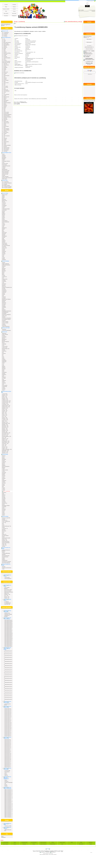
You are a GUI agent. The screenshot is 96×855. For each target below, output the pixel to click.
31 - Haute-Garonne (5, 75)
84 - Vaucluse (4, 138)
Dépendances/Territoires (8, 592)
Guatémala (4, 292)
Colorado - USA (5, 403)
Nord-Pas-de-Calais (5, 170)
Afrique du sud (4, 194)
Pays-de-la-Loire (5, 174)
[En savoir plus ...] (53, 852)
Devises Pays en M (8, 722)
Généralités (6, 611)
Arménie (3, 335)
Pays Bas (3, 498)
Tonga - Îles (4, 543)
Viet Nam (3, 388)
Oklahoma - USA (5, 438)
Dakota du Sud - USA (6, 406)
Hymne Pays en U (8, 763)
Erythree (3, 213)
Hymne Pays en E (8, 744)
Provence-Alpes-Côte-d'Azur (7, 177)
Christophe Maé (24, 842)
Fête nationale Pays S (8, 640)
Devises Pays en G (8, 715)
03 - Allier (3, 41)
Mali (3, 230)
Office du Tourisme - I (8, 799)
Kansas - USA (4, 417)
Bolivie (3, 272)
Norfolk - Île (4, 534)
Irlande (3, 484)
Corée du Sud (4, 347)
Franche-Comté (5, 163)
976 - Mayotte (4, 184)
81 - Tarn (3, 134)
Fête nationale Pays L (8, 632)
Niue (3, 533)
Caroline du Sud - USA (6, 402)
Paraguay (4, 306)
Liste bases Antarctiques (6, 330)
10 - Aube (4, 49)
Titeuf (72, 842)
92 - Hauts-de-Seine (5, 147)
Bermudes (4, 270)
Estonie (3, 474)
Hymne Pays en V (8, 764)
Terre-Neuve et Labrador (6, 561)
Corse (3, 162)
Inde (3, 352)
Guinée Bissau (4, 220)
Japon (3, 358)
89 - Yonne (4, 144)
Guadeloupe (4, 290)
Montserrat (4, 302)
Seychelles (4, 246)
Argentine (4, 266)
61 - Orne (3, 111)
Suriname (4, 320)
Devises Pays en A (8, 708)
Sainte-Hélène (4, 244)
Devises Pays (6, 707)
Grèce (3, 479)
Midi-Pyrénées (4, 169)
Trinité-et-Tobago (5, 321)
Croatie (3, 471)
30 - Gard (3, 74)
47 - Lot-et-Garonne (5, 94)
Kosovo (3, 487)
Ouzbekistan (4, 372)
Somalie (3, 249)
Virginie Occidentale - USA (7, 449)
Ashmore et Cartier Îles (6, 517)
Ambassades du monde (7, 649)
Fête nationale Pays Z (8, 646)
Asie (6, 331)
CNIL (37, 851)
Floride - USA (4, 409)
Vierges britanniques (6, 326)
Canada (3, 275)
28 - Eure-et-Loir (5, 72)
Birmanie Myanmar (5, 341)
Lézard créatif (62, 842)
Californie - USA (5, 399)
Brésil (3, 273)
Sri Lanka (4, 378)
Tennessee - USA (5, 443)
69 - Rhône (4, 120)
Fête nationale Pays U (8, 642)
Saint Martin (4, 313)
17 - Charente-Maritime (6, 57)
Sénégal (3, 252)
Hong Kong (4, 351)
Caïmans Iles (4, 276)
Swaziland (4, 251)
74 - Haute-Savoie (5, 126)
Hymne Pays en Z (8, 766)
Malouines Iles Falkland (6, 299)
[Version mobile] (90, 64)
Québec (3, 559)
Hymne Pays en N (8, 755)
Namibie (3, 237)
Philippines (4, 374)
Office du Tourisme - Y (8, 815)
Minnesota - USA (5, 425)
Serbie (3, 507)
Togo (3, 256)
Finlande (3, 475)
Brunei (3, 342)
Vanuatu (3, 546)
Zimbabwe (4, 259)
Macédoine (4, 492)
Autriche (3, 462)
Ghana (3, 218)
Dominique (4, 283)
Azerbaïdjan (4, 336)
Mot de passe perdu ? (89, 47)
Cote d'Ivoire (4, 210)
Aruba (3, 267)
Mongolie (3, 368)
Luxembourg (7, 491)
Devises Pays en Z (8, 735)
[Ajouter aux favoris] (89, 64)
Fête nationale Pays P (8, 636)
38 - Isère (3, 83)
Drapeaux (90, 842)
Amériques (6, 781)
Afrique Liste (6, 593)
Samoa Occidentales (6, 542)
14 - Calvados (4, 54)
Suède (3, 512)
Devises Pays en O (8, 725)
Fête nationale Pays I (8, 628)
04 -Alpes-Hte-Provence (6, 42)
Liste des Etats (4, 393)
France (3, 477)
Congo (3, 207)
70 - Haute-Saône (5, 121)
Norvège (3, 497)
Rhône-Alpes (4, 178)
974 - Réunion (4, 36)
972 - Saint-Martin (5, 181)
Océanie (6, 516)
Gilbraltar (3, 478)
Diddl (81, 842)
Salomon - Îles (4, 540)
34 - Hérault (4, 79)
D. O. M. (6, 31)
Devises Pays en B (8, 709)
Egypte (3, 212)
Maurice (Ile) (4, 232)
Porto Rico (4, 307)
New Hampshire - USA (6, 432)
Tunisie (3, 257)
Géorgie (3, 349)
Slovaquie (4, 509)
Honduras (4, 296)
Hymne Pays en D (8, 743)
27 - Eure (3, 70)
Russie (3, 504)
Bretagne (3, 158)
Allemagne (4, 459)
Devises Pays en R (8, 728)
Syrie (3, 379)
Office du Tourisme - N (8, 805)
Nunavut (3, 566)
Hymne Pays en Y (8, 765)
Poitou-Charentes (5, 176)
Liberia (3, 225)
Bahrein (3, 338)
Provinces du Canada (5, 548)
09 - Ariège (4, 48)
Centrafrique (4, 205)
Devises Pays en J (8, 719)
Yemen (3, 390)
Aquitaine (3, 155)
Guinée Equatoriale (5, 221)
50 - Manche (4, 98)
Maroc (3, 231)
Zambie (3, 258)
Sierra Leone (4, 247)
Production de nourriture (6, 616)
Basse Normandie (5, 171)
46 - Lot (3, 93)
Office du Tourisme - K (8, 801)
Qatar (3, 375)
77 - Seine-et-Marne (5, 129)
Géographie (3, 837)
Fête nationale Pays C (8, 622)
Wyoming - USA (5, 452)
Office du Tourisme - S (8, 811)
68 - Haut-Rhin (4, 119)
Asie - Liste (6, 595)
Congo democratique (6, 208)
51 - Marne (4, 99)
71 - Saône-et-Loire (5, 122)
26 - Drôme (4, 69)
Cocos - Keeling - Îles (6, 521)
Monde (5, 586)
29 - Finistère (4, 73)
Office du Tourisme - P (8, 807)
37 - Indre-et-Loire (5, 82)
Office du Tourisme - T (8, 812)
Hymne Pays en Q (8, 758)
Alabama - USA (5, 395)
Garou (15, 842)
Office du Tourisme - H (8, 798)
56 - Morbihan (4, 105)
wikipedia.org (34, 98)
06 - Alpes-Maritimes (5, 44)
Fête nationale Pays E (8, 624)
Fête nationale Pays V (8, 643)
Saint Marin (4, 506)
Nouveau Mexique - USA (6, 436)
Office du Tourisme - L (8, 802)
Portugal (3, 500)
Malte (3, 493)
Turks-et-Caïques (5, 322)
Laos (3, 364)
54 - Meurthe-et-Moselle (6, 102)
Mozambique (4, 236)
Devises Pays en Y (8, 734)
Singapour (4, 377)
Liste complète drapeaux (6, 588)
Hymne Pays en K (8, 751)
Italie (3, 486)
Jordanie (3, 359)
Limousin (3, 167)
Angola (3, 197)
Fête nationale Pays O (8, 635)
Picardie (3, 175)
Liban (3, 365)
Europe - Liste (6, 596)
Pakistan (3, 373)
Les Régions (6, 601)
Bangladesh (4, 339)
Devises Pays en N (8, 724)
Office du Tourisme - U (8, 813)
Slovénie (3, 510)
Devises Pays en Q (8, 727)
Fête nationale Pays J (8, 629)
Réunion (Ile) (4, 243)
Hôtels (5, 824)
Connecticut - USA (5, 404)
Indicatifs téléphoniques (6, 778)
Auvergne (4, 156)
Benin (3, 198)
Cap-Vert (3, 204)
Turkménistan (4, 386)
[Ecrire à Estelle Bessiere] (88, 64)
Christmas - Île (4, 520)
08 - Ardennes (4, 47)
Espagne (3, 473)
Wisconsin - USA (5, 451)
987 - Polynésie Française (6, 186)
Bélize (3, 274)
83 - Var (3, 137)
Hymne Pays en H (8, 747)
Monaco (3, 496)
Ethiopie (3, 214)
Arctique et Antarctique (8, 782)
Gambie (3, 217)
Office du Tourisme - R (8, 809)
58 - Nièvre (4, 107)
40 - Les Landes (5, 86)
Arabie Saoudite (5, 334)
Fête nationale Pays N (8, 634)
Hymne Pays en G (8, 746)
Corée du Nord (4, 346)
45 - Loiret (4, 92)
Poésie (53, 842)
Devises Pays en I (8, 718)
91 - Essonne (4, 146)
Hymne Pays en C (8, 742)
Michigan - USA (5, 424)
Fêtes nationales (7, 618)
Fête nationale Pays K (8, 630)
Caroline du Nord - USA (6, 400)
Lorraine (3, 168)
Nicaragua (4, 303)
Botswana (4, 199)
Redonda (3, 309)
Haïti (3, 295)
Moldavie (3, 494)
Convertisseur (6, 702)
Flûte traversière (43, 842)
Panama (3, 305)
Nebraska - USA (5, 430)
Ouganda (3, 240)
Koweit (3, 362)
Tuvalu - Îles (4, 545)
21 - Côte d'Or (4, 63)
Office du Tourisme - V (8, 814)
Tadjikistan (4, 380)
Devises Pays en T (8, 731)
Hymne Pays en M (8, 753)
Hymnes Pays (6, 738)
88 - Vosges (4, 142)
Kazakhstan (4, 360)
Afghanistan (4, 333)
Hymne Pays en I (8, 749)
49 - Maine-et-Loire (5, 96)
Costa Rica (4, 281)
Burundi (3, 201)
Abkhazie (3, 455)
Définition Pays (7, 613)
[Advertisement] (89, 29)
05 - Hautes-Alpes (5, 43)
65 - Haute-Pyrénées (6, 115)
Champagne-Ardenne (6, 161)
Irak (2, 354)
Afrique (6, 193)
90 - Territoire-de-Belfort (6, 145)
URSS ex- (6, 775)
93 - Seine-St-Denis (5, 148)
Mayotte (3, 234)
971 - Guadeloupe (5, 32)
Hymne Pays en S (8, 760)
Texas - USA (4, 444)
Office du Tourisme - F (8, 795)
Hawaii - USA (4, 411)
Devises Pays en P (8, 726)
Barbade (3, 269)
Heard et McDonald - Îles (6, 526)
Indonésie (4, 353)
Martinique (4, 300)
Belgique (3, 465)
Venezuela (4, 325)
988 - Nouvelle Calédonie (6, 187)
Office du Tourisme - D (8, 793)
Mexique (3, 301)
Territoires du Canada (5, 565)
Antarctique (7, 327)
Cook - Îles (4, 522)
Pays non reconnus (7, 590)
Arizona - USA (4, 397)
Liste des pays (7, 577)
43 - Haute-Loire (5, 89)
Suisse (3, 511)
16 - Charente (4, 56)
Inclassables (6, 769)
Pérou (3, 308)
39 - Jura (3, 85)
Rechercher (94, 0)
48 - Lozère (4, 95)
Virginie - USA (4, 448)
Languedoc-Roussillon (6, 165)
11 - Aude (3, 50)
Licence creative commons (52, 854)
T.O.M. (6, 180)
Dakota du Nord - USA (6, 405)
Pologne (3, 499)
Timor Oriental (4, 385)
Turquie (3, 387)
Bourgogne (4, 157)
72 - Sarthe (4, 124)
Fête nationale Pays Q (8, 637)
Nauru (3, 532)
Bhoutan (3, 340)
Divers (2, 836)
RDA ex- (6, 774)
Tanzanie (3, 253)
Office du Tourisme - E (8, 794)
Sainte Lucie (4, 315)
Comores (3, 206)
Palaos (3, 536)
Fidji (3, 523)
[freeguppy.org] (42, 852)
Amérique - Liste (7, 594)
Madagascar (4, 227)
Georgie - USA (4, 410)
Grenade (3, 288)
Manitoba (3, 554)
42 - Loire (4, 88)
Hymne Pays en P (8, 757)
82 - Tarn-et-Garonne (6, 135)
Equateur (3, 285)
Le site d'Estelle (5, 842)
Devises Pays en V (8, 733)
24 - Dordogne (4, 67)
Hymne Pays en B (8, 740)
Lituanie (3, 490)
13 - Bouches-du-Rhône (6, 53)
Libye (3, 226)
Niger (3, 238)
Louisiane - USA (5, 419)
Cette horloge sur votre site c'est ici (89, 101)
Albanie (3, 458)
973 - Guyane (4, 34)
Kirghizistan (4, 361)
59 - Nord (3, 108)
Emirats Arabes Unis (5, 348)
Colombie (4, 280)
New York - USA (5, 435)
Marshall (3, 529)
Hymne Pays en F (8, 745)
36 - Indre (4, 81)
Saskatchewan (4, 560)
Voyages (5, 828)
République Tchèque (6, 505)
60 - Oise (3, 109)
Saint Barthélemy (5, 312)
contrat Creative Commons (39, 850)
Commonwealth (7, 770)
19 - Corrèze (4, 60)
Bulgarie (3, 467)
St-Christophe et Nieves (6, 319)
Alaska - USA (4, 396)
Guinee (3, 219)
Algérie (3, 195)
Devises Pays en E (8, 713)
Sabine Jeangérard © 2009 (44, 854)
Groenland (4, 289)
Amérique (7, 261)
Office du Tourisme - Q (8, 808)
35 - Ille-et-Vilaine (5, 80)
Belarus (3, 464)
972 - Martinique (5, 33)
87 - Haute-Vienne (5, 141)
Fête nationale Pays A (8, 620)
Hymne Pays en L (8, 752)
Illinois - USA (4, 413)
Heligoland (4, 480)
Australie (3, 519)
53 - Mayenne (4, 101)
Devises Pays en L (8, 721)
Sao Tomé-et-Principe (6, 245)
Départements (8, 37)
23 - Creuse (4, 66)
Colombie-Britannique (6, 553)
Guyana (3, 293)
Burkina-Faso (4, 200)
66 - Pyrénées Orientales (6, 116)
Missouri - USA (4, 428)
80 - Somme (4, 133)
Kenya (3, 223)
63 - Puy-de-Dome (5, 113)
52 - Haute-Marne (5, 100)
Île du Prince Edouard (6, 562)
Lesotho (3, 224)
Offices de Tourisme (7, 788)
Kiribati (3, 527)
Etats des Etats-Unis (6, 392)
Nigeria (3, 239)
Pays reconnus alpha (8, 589)
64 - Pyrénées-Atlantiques (6, 114)
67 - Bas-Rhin (4, 118)
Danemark (4, 472)
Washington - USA (5, 450)
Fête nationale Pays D (8, 623)
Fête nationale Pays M (8, 633)
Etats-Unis (4, 286)
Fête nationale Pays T (8, 641)
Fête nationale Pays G (8, 626)
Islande (3, 485)
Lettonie (3, 488)
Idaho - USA (4, 412)
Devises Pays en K (8, 720)
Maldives (3, 367)
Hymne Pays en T (8, 762)
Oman (3, 371)
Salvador (3, 316)
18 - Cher (3, 59)
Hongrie (3, 481)
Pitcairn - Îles (4, 539)
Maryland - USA (5, 422)
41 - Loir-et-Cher (5, 87)
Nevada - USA (4, 431)
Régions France (8, 152)
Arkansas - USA (5, 398)
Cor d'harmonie (34, 842)
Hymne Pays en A (8, 739)
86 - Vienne (4, 140)
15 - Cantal (4, 55)
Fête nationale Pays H (8, 627)
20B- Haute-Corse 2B (6, 62)
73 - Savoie (4, 125)
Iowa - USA (4, 416)
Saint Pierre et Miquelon (6, 314)
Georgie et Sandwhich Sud (7, 287)
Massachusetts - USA (6, 423)
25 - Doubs (4, 68)
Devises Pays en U (8, 732)
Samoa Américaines (5, 541)
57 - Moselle (4, 106)
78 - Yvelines (4, 131)
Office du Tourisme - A (8, 789)
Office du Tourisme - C (8, 792)
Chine (3, 345)
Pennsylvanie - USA (5, 441)
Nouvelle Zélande (5, 535)
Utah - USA (4, 445)
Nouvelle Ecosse (5, 556)
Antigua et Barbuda (5, 263)
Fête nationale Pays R (8, 639)
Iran (3, 355)
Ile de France (4, 164)
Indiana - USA (4, 415)
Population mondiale (8, 614)
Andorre (3, 460)
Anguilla (3, 262)
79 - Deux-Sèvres (5, 132)
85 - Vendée (4, 139)
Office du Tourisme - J (8, 800)
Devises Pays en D (8, 712)
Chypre (3, 468)
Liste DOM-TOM (7, 604)
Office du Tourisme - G (8, 796)
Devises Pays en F (8, 714)
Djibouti (3, 211)
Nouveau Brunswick (5, 555)
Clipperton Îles (4, 279)
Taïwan (3, 381)
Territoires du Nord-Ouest (6, 567)
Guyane (3, 294)
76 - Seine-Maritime (5, 128)
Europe (6, 454)
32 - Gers (3, 76)
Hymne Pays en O (8, 756)
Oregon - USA (4, 439)
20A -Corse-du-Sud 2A (6, 61)
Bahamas (4, 268)
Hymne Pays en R (8, 759)
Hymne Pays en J (8, 750)
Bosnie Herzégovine (5, 466)
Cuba (3, 282)
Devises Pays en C (8, 711)
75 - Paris (4, 127)
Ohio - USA (4, 437)
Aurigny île (4, 461)
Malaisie (3, 366)
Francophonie (7, 771)
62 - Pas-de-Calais (5, 112)
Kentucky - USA (5, 418)
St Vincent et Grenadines (6, 318)
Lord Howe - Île (5, 528)
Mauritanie (4, 233)
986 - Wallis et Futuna (6, 185)
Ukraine (3, 513)
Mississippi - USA (5, 426)
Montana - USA (5, 429)
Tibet (3, 384)
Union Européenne (8, 578)
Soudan (3, 250)
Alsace (3, 154)
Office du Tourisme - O (8, 806)
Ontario (3, 558)
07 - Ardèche (4, 46)
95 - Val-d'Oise (4, 151)
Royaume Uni (4, 503)
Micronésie (4, 530)
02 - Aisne (4, 40)
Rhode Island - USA (5, 442)
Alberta (3, 552)
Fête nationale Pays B (8, 621)
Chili (3, 277)
